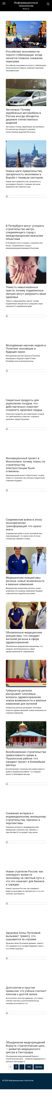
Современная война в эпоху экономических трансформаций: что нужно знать (24, 524)
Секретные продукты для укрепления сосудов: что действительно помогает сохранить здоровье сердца (24, 405)
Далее (38, 1066)
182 (29, 1066)
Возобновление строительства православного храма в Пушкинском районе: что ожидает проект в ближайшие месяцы (26, 758)
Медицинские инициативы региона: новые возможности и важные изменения (25, 581)
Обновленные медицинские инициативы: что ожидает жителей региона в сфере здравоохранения (24, 637)
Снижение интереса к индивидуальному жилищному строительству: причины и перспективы (26, 818)
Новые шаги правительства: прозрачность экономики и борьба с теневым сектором (24, 174)
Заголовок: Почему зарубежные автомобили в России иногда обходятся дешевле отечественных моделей (23, 116)
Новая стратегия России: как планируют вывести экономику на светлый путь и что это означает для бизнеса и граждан (25, 878)
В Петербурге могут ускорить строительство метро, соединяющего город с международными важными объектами (25, 232)
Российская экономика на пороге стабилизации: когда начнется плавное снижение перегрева (24, 56)
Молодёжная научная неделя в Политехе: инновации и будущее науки (26, 348)
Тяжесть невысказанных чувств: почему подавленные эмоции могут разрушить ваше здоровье (26, 292)
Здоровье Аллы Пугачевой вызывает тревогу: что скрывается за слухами (23, 936)
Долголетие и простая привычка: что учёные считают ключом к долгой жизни (26, 991)
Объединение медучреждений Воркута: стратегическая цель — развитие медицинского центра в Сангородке (25, 1047)
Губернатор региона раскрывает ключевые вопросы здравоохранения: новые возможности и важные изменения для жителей (26, 697)
